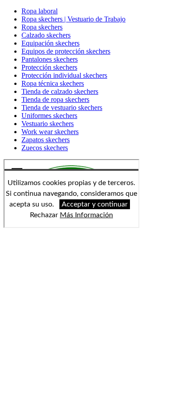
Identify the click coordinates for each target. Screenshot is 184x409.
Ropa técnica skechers (52, 83)
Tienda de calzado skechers (59, 91)
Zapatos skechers (45, 139)
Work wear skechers (50, 131)
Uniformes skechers (49, 115)
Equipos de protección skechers (65, 51)
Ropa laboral (39, 11)
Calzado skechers (46, 35)
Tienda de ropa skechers (55, 99)
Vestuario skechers (47, 123)
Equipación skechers (50, 43)
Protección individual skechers (64, 75)
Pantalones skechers (49, 59)
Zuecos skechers (44, 148)
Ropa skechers (42, 27)
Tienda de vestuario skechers (61, 107)
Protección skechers (49, 67)
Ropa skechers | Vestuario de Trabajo (73, 19)
